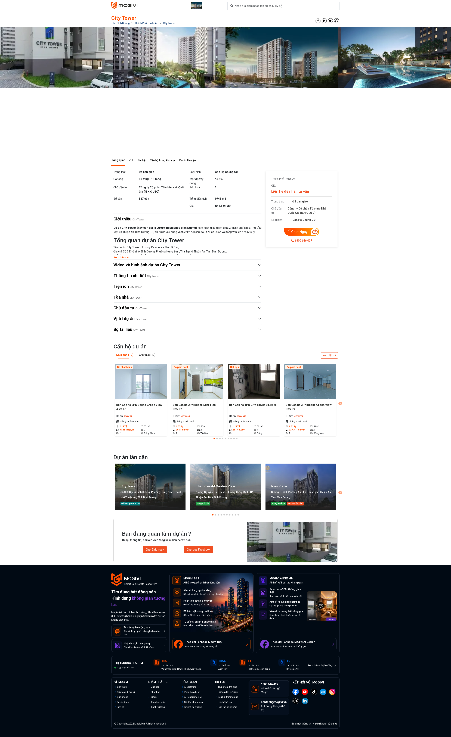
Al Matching (190, 686)
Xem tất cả (329, 355)
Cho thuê (155, 692)
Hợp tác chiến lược (227, 706)
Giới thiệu (122, 686)
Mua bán (155, 686)
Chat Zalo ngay (155, 549)
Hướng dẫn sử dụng (228, 692)
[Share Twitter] (330, 20)
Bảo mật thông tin (301, 723)
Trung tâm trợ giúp (227, 686)
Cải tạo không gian (193, 702)
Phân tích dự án (192, 692)
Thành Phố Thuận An (146, 23)
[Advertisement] (225, 128)
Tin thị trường (158, 706)
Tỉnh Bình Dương (120, 23)
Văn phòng (122, 696)
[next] (340, 403)
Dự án (154, 696)
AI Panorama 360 (193, 696)
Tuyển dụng (123, 702)
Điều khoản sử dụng (326, 723)
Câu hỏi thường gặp (228, 696)
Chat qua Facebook (198, 549)
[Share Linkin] (324, 20)
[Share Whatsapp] (336, 20)
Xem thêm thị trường (319, 665)
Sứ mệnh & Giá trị (126, 692)
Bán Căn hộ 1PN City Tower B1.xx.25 (253, 405)
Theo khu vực (158, 702)
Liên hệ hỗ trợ (225, 702)
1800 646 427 (303, 240)
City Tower (169, 23)
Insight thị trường (193, 706)
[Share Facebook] (318, 20)
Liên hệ (120, 706)
